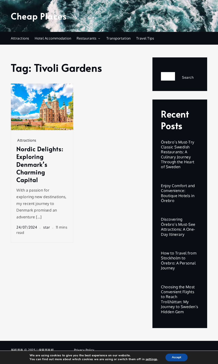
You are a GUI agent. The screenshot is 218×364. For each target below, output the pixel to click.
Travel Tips (145, 38)
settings (151, 359)
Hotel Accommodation (53, 38)
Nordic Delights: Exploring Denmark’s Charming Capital (39, 164)
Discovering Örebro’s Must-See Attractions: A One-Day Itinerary (178, 226)
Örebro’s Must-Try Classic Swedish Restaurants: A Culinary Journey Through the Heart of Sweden (177, 154)
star (46, 227)
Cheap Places (39, 16)
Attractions (20, 38)
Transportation (118, 38)
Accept (176, 357)
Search (167, 68)
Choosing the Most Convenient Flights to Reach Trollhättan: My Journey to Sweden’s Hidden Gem (179, 299)
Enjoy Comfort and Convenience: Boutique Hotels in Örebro (178, 193)
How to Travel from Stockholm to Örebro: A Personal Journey (178, 260)
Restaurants (86, 38)
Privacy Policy (84, 350)
